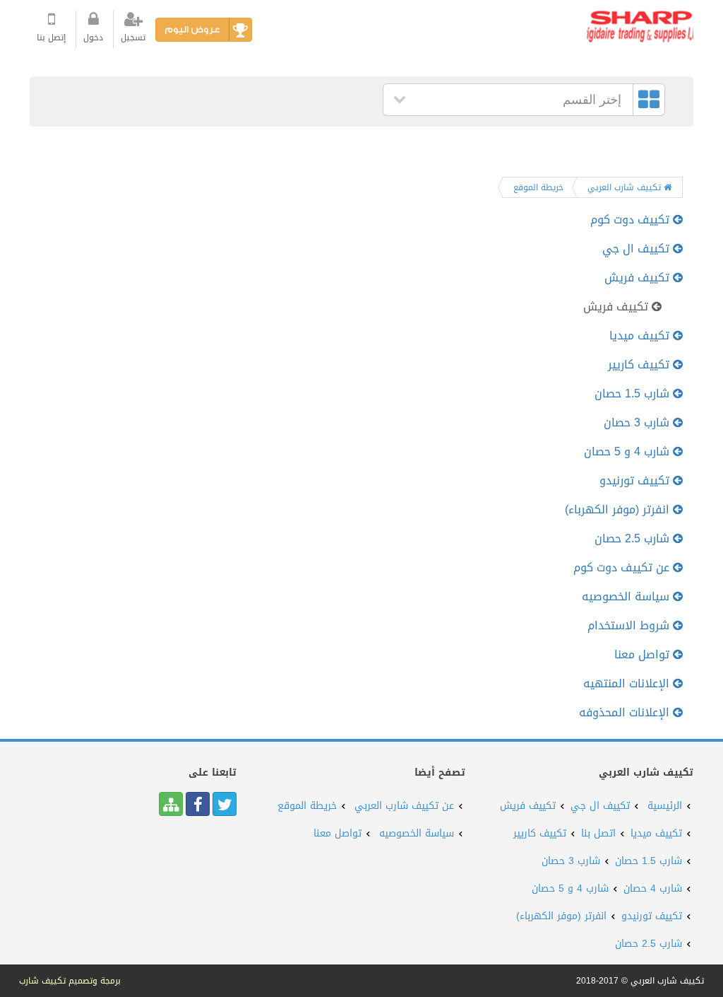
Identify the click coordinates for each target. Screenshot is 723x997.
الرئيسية (664, 805)
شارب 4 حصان (652, 888)
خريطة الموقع (538, 187)
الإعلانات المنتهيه (628, 683)
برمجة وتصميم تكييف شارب (70, 981)
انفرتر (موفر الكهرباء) (619, 509)
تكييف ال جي (637, 249)
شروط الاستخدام (630, 625)
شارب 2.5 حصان (633, 538)
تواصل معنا (643, 654)
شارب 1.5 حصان (633, 393)
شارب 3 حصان (638, 422)
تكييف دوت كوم (631, 220)
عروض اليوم (192, 29)
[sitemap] (171, 804)
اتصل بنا (598, 833)
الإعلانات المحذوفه (626, 712)
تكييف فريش (638, 277)
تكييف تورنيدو (636, 480)
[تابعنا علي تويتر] (225, 804)
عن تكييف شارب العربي (404, 805)
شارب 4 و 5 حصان (628, 451)
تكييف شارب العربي (625, 187)
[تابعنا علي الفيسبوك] (198, 804)
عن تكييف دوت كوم (623, 567)
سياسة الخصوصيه (627, 596)
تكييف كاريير (640, 364)
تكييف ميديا (641, 335)
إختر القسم (592, 100)
